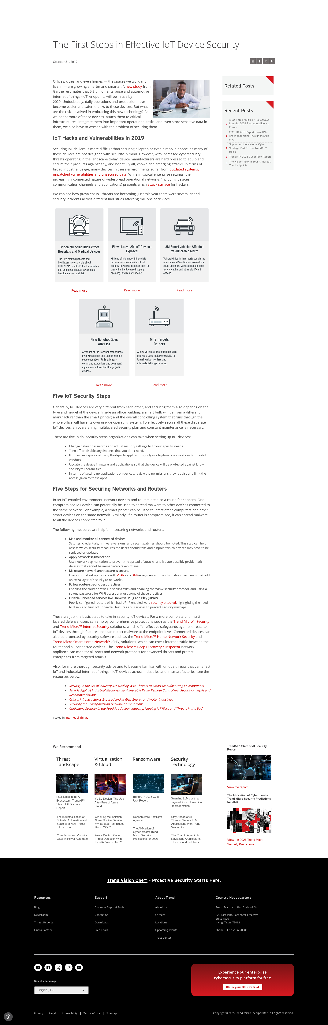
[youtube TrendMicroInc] (79, 967)
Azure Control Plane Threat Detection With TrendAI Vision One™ (108, 839)
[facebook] (259, 61)
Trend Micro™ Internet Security (84, 626)
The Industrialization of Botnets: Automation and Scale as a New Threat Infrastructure (72, 822)
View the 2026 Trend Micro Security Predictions (245, 841)
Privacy (38, 1013)
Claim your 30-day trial (241, 986)
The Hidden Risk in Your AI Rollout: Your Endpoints (248, 163)
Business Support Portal (110, 907)
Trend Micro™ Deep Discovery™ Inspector (147, 647)
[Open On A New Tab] (266, 61)
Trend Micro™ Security (191, 621)
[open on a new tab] (58, 967)
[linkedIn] (272, 61)
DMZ (135, 575)
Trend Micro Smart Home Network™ (81, 641)
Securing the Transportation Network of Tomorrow (105, 704)
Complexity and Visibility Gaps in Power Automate (72, 837)
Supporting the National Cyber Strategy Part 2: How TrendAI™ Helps (246, 148)
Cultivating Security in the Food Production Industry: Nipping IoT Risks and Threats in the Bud (135, 708)
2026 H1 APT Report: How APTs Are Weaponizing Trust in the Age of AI (247, 135)
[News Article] (253, 61)
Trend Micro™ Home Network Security (164, 636)
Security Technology (183, 762)
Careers (160, 915)
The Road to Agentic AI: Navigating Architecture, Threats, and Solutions (186, 839)
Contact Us (101, 915)
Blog (37, 907)
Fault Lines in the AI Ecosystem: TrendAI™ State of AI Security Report (70, 796)
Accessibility (69, 1013)
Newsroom (41, 915)
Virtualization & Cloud (108, 762)
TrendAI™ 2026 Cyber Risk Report (250, 156)
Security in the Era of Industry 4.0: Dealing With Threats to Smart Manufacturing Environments (136, 686)
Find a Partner (43, 930)
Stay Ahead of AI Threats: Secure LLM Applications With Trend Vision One (185, 822)
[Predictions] (249, 819)
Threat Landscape (67, 762)
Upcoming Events (166, 930)
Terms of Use (92, 1013)
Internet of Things (76, 717)
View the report (237, 786)
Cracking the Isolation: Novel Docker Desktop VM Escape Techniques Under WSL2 (109, 822)
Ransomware (146, 759)
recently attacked (163, 602)
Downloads (102, 922)
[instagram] (69, 967)
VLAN (121, 575)
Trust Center (163, 937)
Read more (70, 249)
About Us (161, 907)
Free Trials (101, 930)
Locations (161, 922)
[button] (61, 990)
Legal (52, 1013)
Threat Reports (43, 922)
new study (134, 86)
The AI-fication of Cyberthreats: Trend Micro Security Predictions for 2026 (145, 833)
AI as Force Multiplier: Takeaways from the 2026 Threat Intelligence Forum (247, 123)
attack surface (159, 184)
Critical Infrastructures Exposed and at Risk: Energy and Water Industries (121, 699)
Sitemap (111, 1013)
